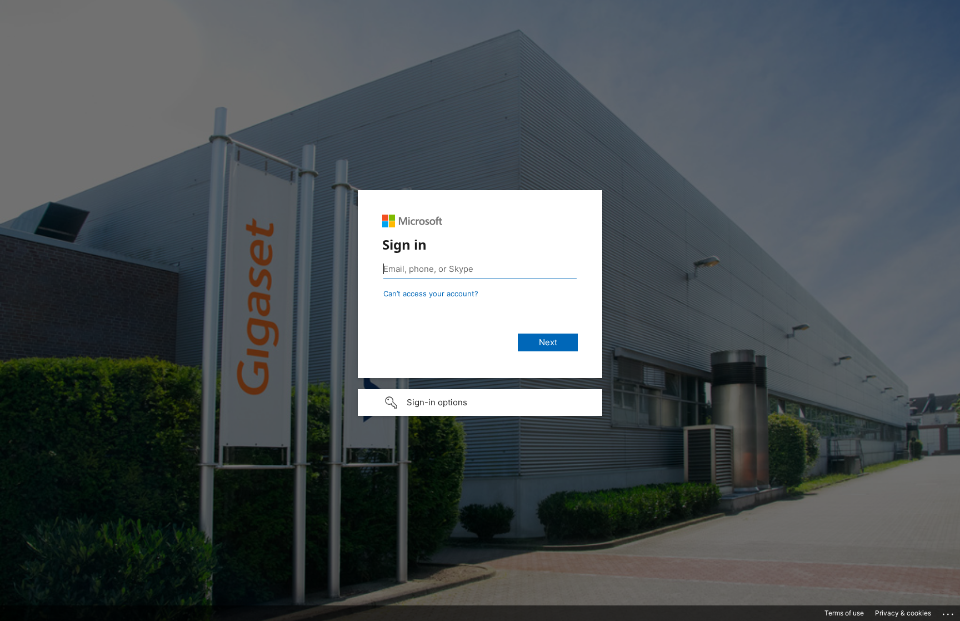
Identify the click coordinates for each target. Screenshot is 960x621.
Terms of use (844, 613)
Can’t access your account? (430, 293)
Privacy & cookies (903, 613)
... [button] (949, 611)
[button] (480, 402)
